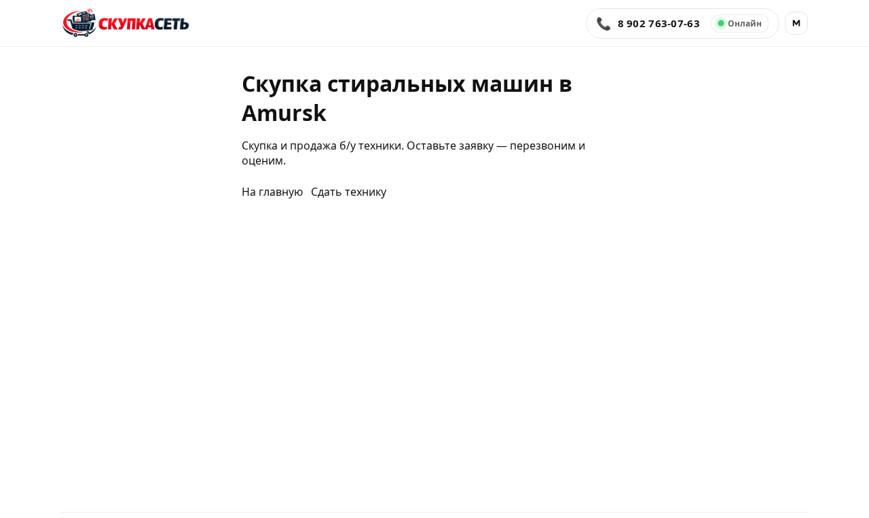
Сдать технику (348, 191)
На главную (272, 191)
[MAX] (796, 23)
